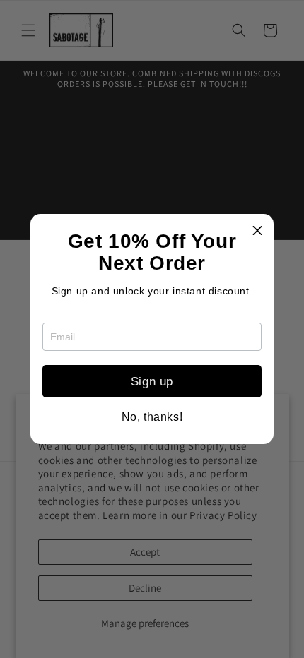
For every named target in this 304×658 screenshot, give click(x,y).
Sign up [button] (152, 381)
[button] (257, 230)
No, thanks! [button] (152, 417)
